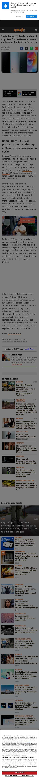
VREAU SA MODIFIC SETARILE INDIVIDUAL (19, 776)
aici (16, 750)
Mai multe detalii (27, 742)
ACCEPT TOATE (19, 773)
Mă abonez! (31, 16)
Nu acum (18, 16)
